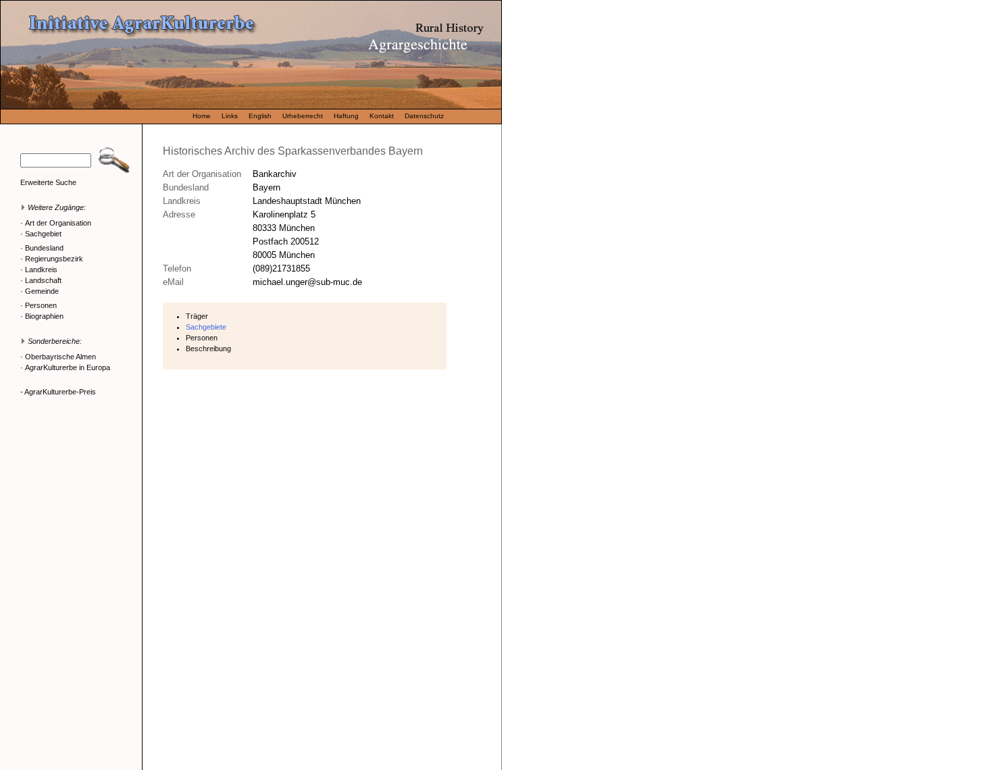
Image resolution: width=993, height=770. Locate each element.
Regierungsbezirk (54, 259)
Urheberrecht (302, 116)
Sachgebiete (206, 327)
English (260, 116)
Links (230, 116)
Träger (197, 316)
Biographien (44, 316)
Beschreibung (208, 348)
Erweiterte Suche (48, 182)
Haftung (346, 116)
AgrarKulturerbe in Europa (67, 367)
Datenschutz (424, 116)
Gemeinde (42, 291)
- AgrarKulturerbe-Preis (58, 392)
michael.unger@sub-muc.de (307, 282)
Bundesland (44, 248)
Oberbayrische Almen (60, 357)
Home (202, 116)
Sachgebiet (43, 234)
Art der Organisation (58, 223)
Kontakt (382, 116)
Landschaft (43, 280)
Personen (41, 305)
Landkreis (41, 269)
